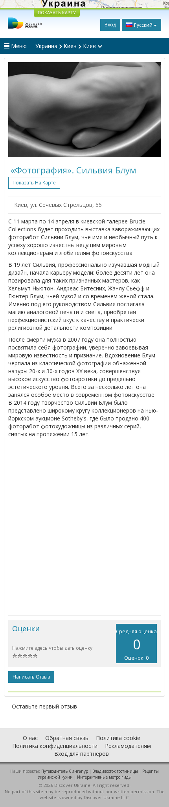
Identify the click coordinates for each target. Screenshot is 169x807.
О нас (30, 738)
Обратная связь (66, 738)
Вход (110, 24)
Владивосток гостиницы (115, 771)
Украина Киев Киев (66, 46)
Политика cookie (118, 738)
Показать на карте (34, 182)
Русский (143, 25)
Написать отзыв (31, 676)
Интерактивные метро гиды (104, 777)
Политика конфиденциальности (54, 745)
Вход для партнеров (81, 753)
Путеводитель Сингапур (64, 771)
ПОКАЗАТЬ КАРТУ (57, 12)
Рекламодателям (128, 745)
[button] (19, 109)
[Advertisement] (84, 527)
